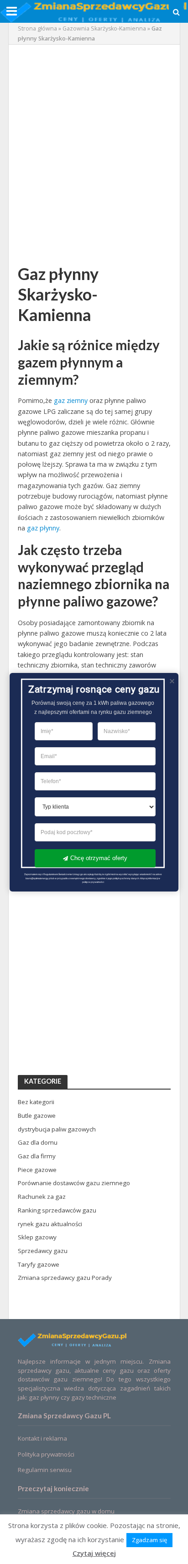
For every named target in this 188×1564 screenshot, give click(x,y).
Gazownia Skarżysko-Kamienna (104, 28)
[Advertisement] (94, 147)
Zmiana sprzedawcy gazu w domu (66, 1511)
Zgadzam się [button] (149, 1540)
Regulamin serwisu (45, 1470)
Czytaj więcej (94, 1553)
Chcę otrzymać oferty (98, 857)
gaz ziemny (71, 400)
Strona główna (37, 28)
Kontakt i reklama (42, 1438)
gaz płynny (43, 528)
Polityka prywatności (46, 1454)
